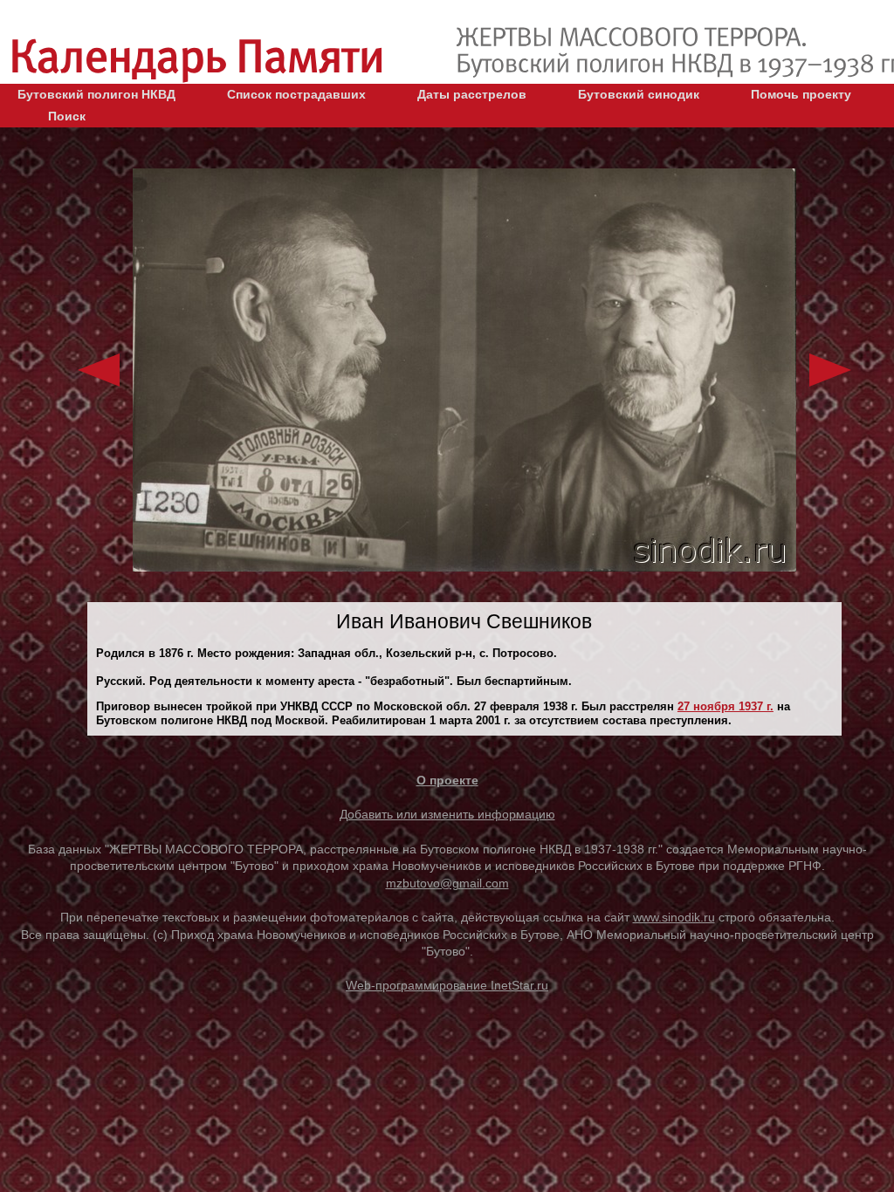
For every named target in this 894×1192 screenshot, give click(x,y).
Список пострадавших (296, 94)
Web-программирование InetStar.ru (447, 985)
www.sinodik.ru (674, 917)
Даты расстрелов (471, 94)
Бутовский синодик (638, 94)
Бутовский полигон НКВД (96, 94)
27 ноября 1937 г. (725, 706)
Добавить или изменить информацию (447, 814)
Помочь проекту (801, 94)
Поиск (67, 116)
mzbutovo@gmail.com (447, 883)
